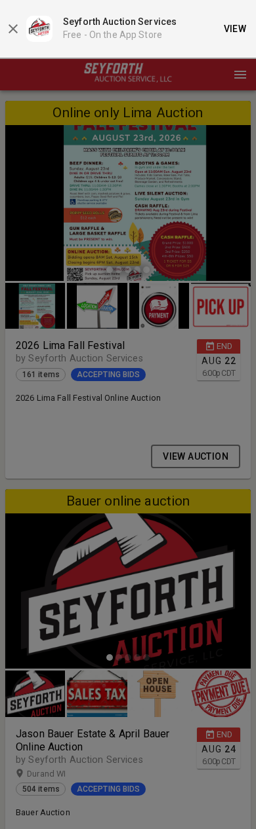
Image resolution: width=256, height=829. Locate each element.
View (235, 29)
